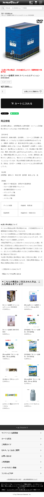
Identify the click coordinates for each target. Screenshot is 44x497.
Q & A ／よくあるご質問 (10, 450)
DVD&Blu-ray (8, 13)
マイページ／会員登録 (10, 433)
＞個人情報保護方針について (30, 479)
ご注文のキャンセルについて (11, 269)
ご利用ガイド (6, 444)
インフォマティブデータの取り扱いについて (19, 489)
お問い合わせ (6, 456)
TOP (2, 13)
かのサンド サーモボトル (31, 404)
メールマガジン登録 (9, 467)
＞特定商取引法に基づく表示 (14, 479)
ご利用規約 (6, 462)
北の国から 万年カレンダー (11, 379)
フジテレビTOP (7, 473)
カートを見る (6, 439)
